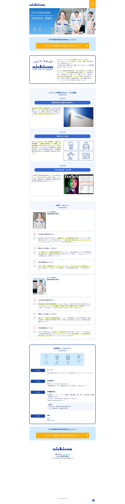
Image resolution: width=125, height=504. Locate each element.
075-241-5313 (66, 454)
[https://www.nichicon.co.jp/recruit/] (40, 4)
